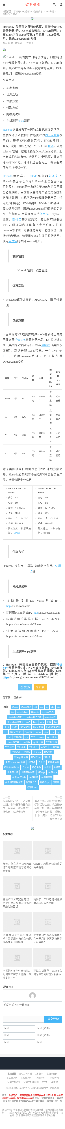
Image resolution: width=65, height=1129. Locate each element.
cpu (58, 707)
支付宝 (16, 219)
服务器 (57, 767)
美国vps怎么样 (19, 777)
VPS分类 (50, 11)
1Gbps (15, 707)
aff (35, 707)
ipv (55, 722)
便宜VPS (48, 752)
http (8, 605)
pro (52, 732)
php (46, 732)
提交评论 (53, 1018)
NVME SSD (15, 732)
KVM (14, 727)
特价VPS (20, 339)
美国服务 (33, 777)
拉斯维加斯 (53, 762)
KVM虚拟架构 (53, 727)
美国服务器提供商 (14, 782)
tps (26, 737)
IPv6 (50, 146)
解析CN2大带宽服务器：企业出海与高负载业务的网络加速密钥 (17, 903)
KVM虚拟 (38, 727)
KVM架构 (25, 727)
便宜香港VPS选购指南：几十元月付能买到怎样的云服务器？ (47, 939)
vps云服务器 (13, 742)
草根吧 (54, 1082)
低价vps (37, 752)
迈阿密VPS (32, 787)
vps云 (41, 737)
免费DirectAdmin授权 (15, 762)
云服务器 (55, 747)
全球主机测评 (13, 1082)
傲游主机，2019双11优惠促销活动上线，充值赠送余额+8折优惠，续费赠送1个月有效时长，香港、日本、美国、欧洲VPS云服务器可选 (48, 810)
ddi (12, 712)
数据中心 (36, 767)
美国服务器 (46, 777)
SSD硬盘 (18, 737)
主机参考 (21, 747)
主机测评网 (52, 1074)
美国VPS (52, 772)
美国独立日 (31, 782)
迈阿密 (45, 345)
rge (58, 732)
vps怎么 (26, 742)
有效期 (47, 767)
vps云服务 (52, 737)
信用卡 (44, 214)
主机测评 (33, 747)
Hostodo (7, 129)
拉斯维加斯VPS (11, 767)
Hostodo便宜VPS (34, 717)
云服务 (54, 135)
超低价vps (44, 782)
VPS (21, 120)
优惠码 (27, 752)
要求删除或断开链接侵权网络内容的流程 (35, 1115)
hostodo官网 (50, 717)
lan (6, 732)
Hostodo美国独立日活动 (18, 722)
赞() (27, 687)
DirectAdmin (22, 712)
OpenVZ (28, 732)
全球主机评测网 (31, 1082)
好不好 (54, 176)
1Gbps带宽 (26, 707)
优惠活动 (16, 752)
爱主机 (45, 1082)
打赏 (41, 687)
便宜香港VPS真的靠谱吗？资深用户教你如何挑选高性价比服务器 (17, 939)
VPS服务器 (51, 742)
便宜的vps (36, 757)
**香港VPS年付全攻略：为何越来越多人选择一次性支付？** (17, 974)
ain (41, 707)
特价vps (41, 772)
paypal (38, 732)
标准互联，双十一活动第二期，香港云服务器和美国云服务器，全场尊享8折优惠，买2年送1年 (17, 806)
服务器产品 (12, 772)
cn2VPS (6, 14)
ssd (9, 737)
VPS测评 (9, 747)
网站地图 (54, 1088)
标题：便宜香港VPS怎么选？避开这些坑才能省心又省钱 (17, 867)
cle (52, 707)
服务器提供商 (27, 772)
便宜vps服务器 (21, 757)
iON (49, 722)
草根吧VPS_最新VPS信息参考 (32, 4)
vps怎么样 (38, 742)
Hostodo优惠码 (15, 717)
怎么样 (41, 762)
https (6, 677)
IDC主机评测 (25, 1074)
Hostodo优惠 (48, 712)
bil (47, 707)
